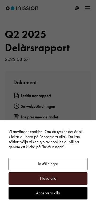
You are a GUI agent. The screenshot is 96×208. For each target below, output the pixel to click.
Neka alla (48, 178)
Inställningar (48, 163)
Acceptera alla (48, 192)
